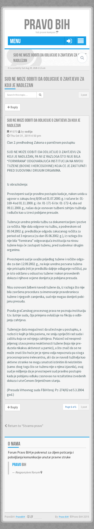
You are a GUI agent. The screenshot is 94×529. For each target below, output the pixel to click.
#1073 (13, 131)
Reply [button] (14, 107)
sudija (28, 131)
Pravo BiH (64, 516)
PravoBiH (20, 516)
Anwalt (37, 516)
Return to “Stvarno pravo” (25, 426)
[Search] (40, 95)
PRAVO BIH (47, 25)
